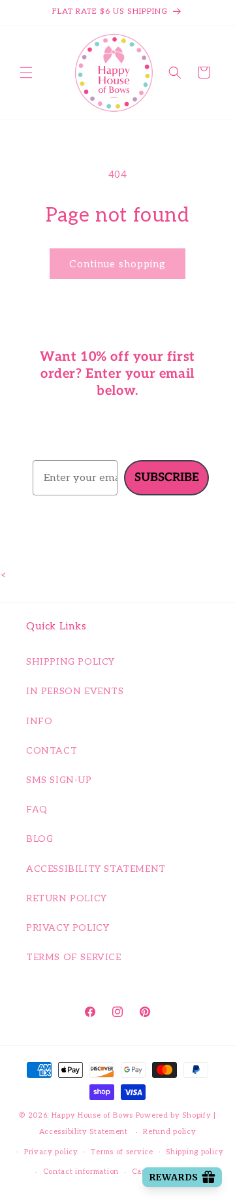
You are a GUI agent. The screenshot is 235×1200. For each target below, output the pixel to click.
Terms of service (122, 1152)
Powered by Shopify (174, 1115)
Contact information (81, 1171)
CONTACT (51, 750)
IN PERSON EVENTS (75, 691)
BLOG (39, 838)
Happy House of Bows (92, 1115)
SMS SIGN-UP (59, 780)
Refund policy (169, 1131)
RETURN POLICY (66, 898)
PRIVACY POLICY (67, 927)
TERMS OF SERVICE (73, 957)
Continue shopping (117, 264)
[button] (26, 72)
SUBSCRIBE (166, 477)
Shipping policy (195, 1152)
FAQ (37, 809)
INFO (39, 721)
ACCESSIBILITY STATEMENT (96, 869)
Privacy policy (51, 1152)
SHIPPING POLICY (70, 661)
